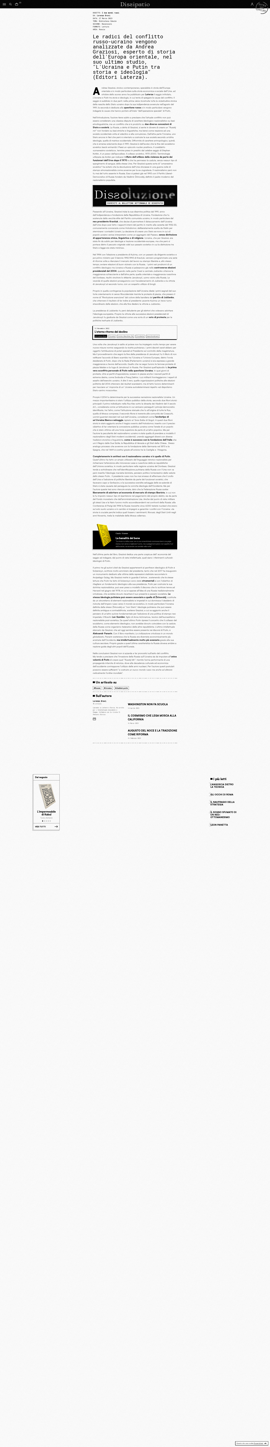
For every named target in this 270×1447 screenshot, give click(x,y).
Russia (102, 29)
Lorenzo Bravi (99, 701)
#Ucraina (108, 688)
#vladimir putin (121, 688)
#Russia (97, 688)
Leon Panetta (219, 824)
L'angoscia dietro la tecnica (222, 785)
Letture (105, 27)
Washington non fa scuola (148, 704)
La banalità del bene (128, 538)
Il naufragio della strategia (222, 803)
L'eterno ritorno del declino (111, 331)
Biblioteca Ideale (108, 21)
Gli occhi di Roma (221, 794)
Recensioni (107, 24)
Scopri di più (258, 1443)
